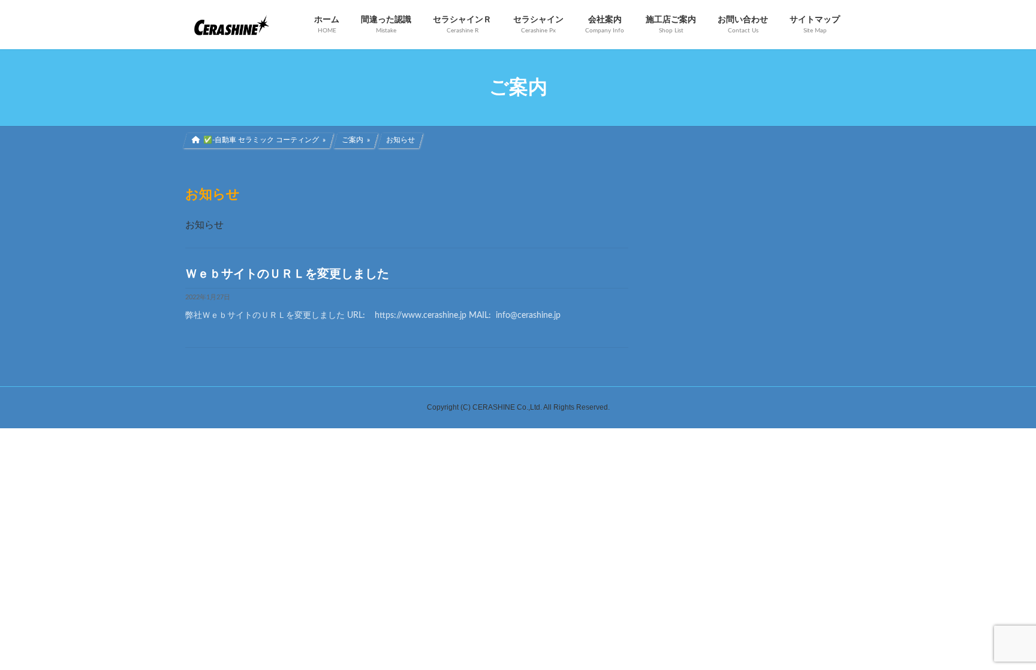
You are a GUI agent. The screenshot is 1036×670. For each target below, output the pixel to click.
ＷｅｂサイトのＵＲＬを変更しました (287, 274)
